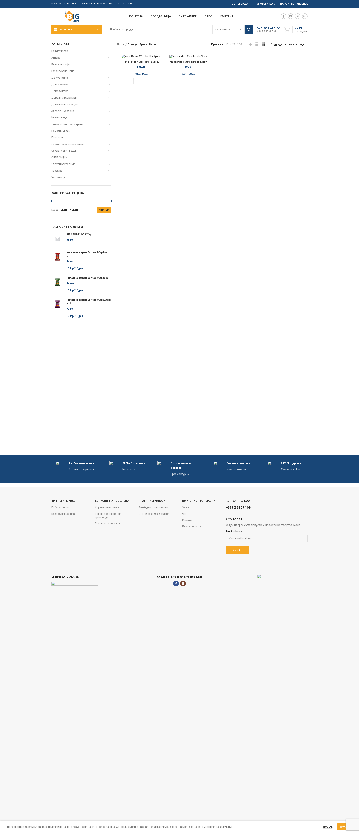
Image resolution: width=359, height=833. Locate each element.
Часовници (58, 177)
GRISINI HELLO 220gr (79, 234)
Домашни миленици (64, 97)
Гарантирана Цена (62, 70)
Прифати (345, 827)
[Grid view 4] (263, 44)
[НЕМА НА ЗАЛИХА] (188, 56)
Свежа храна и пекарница (67, 144)
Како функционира (63, 513)
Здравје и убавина (62, 110)
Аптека (55, 57)
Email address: (234, 531)
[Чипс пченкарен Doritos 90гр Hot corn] (57, 260)
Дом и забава (59, 84)
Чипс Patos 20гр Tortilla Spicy (188, 61)
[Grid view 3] (256, 44)
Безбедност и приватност (155, 507)
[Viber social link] (305, 16)
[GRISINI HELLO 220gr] (57, 239)
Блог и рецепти (191, 526)
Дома (121, 44)
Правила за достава (107, 523)
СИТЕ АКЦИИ (59, 157)
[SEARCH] (249, 29)
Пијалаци (57, 137)
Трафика (56, 170)
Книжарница (59, 117)
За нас (186, 507)
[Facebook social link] (283, 16)
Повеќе (327, 826)
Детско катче (59, 77)
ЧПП (184, 513)
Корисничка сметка (107, 507)
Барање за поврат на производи (108, 515)
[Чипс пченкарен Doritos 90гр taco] (57, 284)
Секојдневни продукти (65, 150)
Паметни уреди (60, 130)
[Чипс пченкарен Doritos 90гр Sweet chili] (57, 308)
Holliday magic (59, 50)
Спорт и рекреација (63, 163)
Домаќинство (59, 90)
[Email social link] (290, 16)
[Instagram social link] (183, 583)
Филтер (104, 210)
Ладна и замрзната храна (67, 124)
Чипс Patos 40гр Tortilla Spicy (140, 61)
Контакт (187, 520)
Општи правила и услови (154, 513)
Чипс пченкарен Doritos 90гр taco (87, 277)
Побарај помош (60, 507)
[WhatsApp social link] (297, 16)
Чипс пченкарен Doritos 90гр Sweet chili (88, 301)
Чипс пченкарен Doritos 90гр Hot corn (87, 254)
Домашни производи (64, 104)
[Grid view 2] (250, 44)
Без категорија (60, 64)
